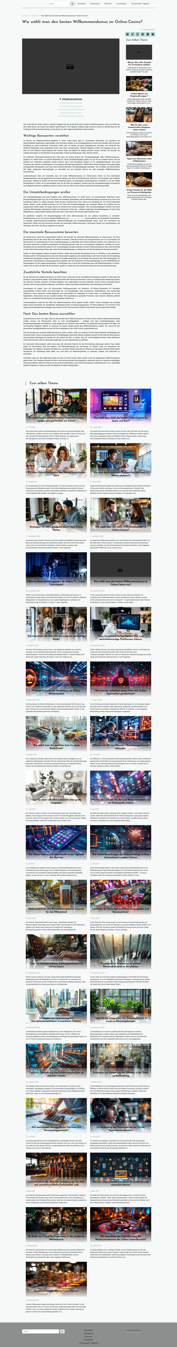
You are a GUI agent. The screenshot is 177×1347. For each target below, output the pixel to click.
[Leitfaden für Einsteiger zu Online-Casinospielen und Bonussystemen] (120, 897)
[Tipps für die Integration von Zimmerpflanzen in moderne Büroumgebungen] (120, 1006)
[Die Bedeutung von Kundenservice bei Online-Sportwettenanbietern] (120, 1115)
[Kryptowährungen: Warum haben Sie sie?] (56, 1279)
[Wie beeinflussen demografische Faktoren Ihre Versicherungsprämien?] (56, 1115)
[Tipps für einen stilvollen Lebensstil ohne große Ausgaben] (56, 788)
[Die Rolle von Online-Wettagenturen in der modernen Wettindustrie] (56, 1224)
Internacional (94, 4)
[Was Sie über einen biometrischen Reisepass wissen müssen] (139, 114)
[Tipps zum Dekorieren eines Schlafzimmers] (139, 148)
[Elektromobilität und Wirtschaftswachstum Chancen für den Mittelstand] (56, 897)
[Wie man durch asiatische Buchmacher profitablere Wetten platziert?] (120, 461)
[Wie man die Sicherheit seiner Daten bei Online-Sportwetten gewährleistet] (120, 679)
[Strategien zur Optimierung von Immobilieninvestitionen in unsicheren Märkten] (56, 1006)
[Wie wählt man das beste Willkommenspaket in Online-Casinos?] (120, 515)
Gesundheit (81, 4)
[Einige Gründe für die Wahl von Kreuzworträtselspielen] (139, 179)
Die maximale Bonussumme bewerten (70, 110)
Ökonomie (108, 4)
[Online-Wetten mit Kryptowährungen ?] (139, 83)
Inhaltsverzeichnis (72, 99)
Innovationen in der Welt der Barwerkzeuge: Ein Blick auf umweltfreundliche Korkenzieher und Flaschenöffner (56, 1185)
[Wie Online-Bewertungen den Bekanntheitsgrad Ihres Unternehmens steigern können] (120, 842)
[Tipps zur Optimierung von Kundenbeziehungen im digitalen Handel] (56, 1061)
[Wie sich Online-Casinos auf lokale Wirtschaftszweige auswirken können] (120, 1170)
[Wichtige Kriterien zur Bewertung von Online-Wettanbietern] (56, 679)
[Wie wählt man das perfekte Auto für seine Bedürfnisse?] (56, 733)
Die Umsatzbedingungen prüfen (71, 106)
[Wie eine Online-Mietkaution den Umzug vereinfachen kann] (56, 461)
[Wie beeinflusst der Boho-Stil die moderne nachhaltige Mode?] (56, 624)
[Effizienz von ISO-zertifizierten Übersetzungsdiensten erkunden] (120, 733)
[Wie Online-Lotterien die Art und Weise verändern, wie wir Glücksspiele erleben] (120, 788)
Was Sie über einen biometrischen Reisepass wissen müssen (139, 127)
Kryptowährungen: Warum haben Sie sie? (56, 1291)
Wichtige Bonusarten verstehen (71, 103)
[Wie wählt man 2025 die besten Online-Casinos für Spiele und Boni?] (120, 406)
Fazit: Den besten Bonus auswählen (71, 116)
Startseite (25, 16)
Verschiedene (121, 4)
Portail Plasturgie (136, 1332)
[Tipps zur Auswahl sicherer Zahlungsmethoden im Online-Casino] (56, 952)
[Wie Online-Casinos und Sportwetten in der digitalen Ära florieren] (56, 842)
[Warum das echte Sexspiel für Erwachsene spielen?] (139, 52)
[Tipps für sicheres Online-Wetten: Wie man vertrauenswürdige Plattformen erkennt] (120, 624)
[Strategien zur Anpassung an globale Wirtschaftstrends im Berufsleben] (120, 952)
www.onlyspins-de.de (77, 218)
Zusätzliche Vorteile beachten (71, 113)
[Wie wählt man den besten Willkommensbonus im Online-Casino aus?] (120, 570)
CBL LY (128, 1332)
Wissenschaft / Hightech (140, 4)
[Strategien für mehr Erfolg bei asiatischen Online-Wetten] (56, 515)
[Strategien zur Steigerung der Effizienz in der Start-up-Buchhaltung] (120, 1061)
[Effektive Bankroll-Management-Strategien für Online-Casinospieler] (56, 570)
